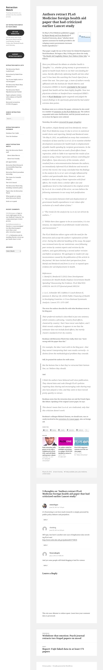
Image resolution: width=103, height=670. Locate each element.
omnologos (53, 505)
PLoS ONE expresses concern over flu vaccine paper (81, 449)
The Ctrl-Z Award (11, 182)
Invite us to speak (11, 201)
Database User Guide (12, 133)
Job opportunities (11, 162)
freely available (69, 472)
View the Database (12, 136)
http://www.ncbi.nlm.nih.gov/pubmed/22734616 (59, 540)
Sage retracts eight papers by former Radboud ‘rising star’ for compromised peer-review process (15, 217)
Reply (46, 520)
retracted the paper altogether (70, 122)
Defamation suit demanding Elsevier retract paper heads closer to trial (15, 237)
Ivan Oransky (59, 472)
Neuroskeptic (54, 553)
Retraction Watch (11, 8)
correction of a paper (69, 419)
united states (46, 474)
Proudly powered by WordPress (63, 666)
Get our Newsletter (15, 33)
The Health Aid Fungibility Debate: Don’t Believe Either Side (65, 56)
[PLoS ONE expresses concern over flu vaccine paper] (81, 441)
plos (76, 472)
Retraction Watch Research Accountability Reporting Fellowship (14, 167)
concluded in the (77, 87)
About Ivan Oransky (13, 159)
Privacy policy (46, 666)
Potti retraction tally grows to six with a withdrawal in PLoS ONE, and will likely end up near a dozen (49, 451)
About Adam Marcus (13, 155)
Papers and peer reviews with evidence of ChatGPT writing (14, 97)
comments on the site (67, 112)
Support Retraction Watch (15, 55)
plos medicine (82, 472)
